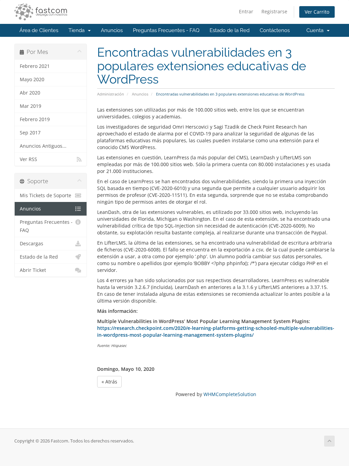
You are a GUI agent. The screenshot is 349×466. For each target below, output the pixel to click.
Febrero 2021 (35, 66)
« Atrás (109, 381)
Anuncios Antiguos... (43, 146)
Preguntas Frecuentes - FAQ (166, 30)
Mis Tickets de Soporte (45, 195)
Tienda (78, 30)
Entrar (246, 11)
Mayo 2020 (32, 79)
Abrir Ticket (33, 270)
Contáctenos (275, 30)
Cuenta (316, 30)
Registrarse (274, 11)
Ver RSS (28, 159)
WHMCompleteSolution (229, 394)
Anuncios (112, 30)
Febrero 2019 (35, 119)
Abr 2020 (30, 93)
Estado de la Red (229, 30)
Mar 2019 (30, 106)
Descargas (31, 244)
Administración (110, 94)
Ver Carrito (317, 12)
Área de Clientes (38, 30)
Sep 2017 (30, 133)
